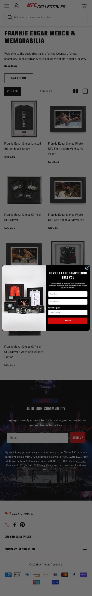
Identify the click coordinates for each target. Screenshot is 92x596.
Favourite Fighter (53, 308)
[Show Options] (85, 312)
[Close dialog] (87, 267)
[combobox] (67, 312)
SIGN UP (68, 320)
